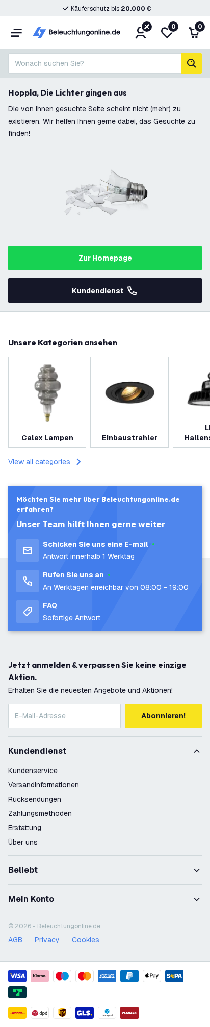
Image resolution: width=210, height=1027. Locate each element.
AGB (15, 939)
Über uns (23, 842)
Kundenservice (33, 770)
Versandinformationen (43, 784)
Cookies (85, 939)
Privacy (47, 939)
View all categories (39, 461)
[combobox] (94, 63)
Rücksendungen (34, 799)
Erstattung (24, 827)
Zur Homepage (105, 258)
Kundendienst (98, 290)
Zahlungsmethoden (40, 813)
